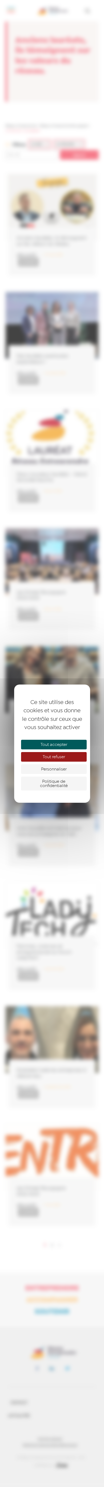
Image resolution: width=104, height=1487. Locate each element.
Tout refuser (54, 756)
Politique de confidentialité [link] (54, 783)
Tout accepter (54, 744)
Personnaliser (54, 769)
